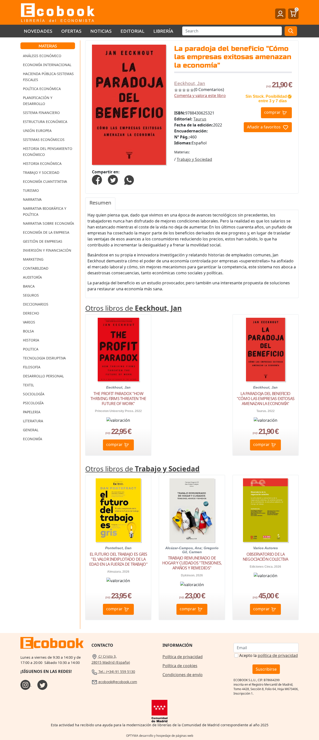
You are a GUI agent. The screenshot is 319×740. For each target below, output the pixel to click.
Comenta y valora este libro (200, 95)
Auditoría (32, 277)
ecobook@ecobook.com (117, 681)
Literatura (33, 421)
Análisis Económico (42, 55)
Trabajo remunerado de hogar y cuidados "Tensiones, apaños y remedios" (192, 562)
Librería (163, 31)
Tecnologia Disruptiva (44, 358)
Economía (32, 438)
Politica (30, 349)
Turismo (31, 190)
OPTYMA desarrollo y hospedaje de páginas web (159, 736)
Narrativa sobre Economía (48, 223)
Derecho (31, 313)
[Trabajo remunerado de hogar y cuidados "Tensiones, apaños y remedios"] (192, 510)
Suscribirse (266, 669)
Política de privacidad (182, 656)
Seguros (31, 295)
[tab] (100, 204)
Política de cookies (179, 665)
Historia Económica (42, 163)
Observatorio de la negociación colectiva (265, 557)
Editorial (133, 31)
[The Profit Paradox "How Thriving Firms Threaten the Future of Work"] (118, 349)
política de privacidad (278, 655)
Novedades (38, 31)
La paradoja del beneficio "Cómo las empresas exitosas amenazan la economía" (266, 398)
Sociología (33, 394)
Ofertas (71, 31)
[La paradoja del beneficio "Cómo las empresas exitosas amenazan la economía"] (265, 349)
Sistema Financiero (41, 112)
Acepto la (268, 655)
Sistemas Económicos (44, 139)
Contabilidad (35, 268)
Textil (28, 385)
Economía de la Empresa (46, 232)
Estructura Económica (45, 121)
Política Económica (42, 88)
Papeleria (31, 412)
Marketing (33, 259)
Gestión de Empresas (42, 241)
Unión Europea (37, 130)
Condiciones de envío (182, 674)
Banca (29, 286)
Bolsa (28, 331)
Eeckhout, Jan (189, 83)
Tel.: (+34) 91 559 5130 (116, 671)
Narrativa (32, 199)
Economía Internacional (47, 64)
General (30, 429)
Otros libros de (133, 308)
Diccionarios (35, 304)
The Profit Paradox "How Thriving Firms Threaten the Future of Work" (118, 398)
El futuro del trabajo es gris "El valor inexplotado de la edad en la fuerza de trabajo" (118, 559)
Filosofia (31, 367)
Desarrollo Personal (43, 376)
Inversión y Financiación (47, 250)
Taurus (199, 119)
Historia (31, 340)
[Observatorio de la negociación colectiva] (265, 510)
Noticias (101, 31)
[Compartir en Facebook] (97, 179)
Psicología (33, 403)
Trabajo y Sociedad (41, 172)
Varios (29, 322)
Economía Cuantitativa (45, 181)
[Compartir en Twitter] (113, 179)
